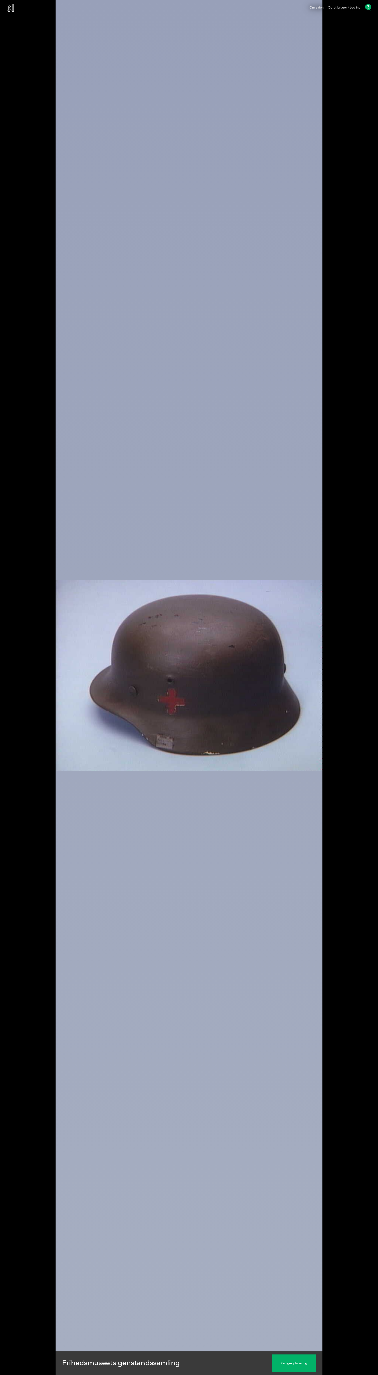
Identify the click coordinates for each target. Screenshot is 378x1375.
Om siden (317, 7)
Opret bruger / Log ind (344, 7)
